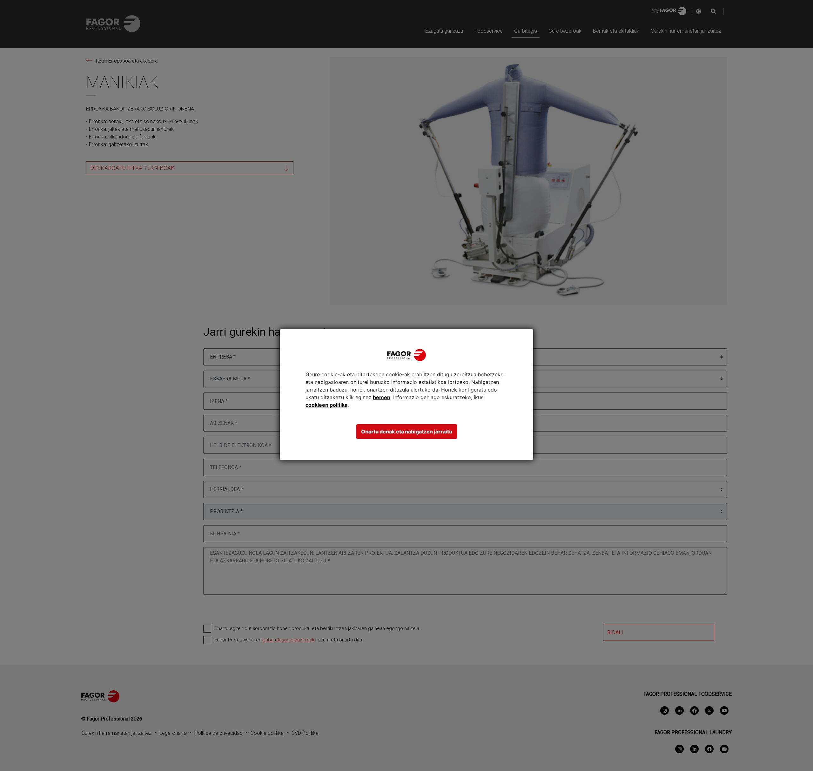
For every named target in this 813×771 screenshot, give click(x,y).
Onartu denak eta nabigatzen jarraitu (406, 431)
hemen (381, 397)
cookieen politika (326, 405)
